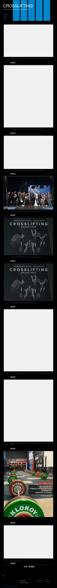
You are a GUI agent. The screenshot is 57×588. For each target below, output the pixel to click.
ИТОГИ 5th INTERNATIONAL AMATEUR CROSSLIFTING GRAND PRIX (26, 211)
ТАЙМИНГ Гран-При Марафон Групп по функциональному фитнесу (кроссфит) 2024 (29, 58)
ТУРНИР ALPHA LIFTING (16, 560)
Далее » (32, 566)
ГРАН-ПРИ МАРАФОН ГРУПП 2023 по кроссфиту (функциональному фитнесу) (28, 170)
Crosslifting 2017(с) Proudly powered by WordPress (10, 586)
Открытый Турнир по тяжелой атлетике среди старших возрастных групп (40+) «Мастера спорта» (30, 444)
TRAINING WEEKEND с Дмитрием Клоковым (20, 518)
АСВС (5, 13)
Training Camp (5, 15)
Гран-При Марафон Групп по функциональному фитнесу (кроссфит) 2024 (26, 129)
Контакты (5, 19)
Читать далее (13, 62)
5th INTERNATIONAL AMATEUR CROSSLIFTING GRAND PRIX (24, 302)
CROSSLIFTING (18, 5)
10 (29, 566)
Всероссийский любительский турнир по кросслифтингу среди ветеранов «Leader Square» (30, 373)
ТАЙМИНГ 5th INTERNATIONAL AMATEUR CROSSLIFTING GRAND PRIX (26, 257)
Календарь (5, 16)
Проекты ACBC (6, 14)
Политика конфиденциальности (43, 580)
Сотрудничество (6, 20)
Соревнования (5, 17)
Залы (5, 18)
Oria (21, 586)
